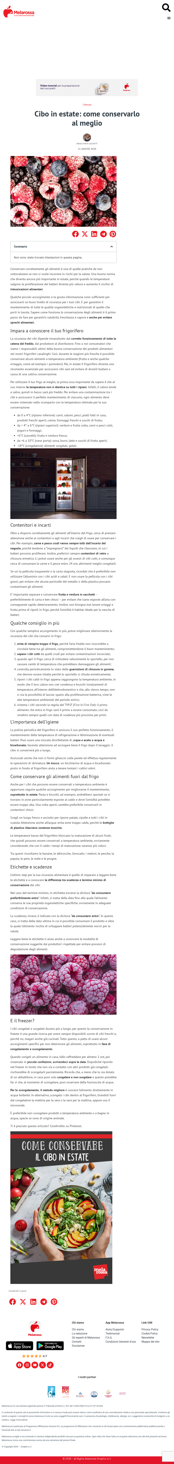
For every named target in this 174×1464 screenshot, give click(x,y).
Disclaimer (78, 1345)
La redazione (79, 1333)
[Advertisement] (87, 48)
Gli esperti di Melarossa (86, 1337)
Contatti (76, 1341)
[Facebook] (19, 1365)
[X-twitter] (42, 1365)
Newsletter (148, 1337)
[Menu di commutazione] (169, 18)
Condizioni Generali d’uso (121, 1341)
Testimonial (113, 1333)
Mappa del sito (150, 1341)
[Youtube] (34, 1365)
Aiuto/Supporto (115, 1329)
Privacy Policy (150, 1329)
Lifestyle (87, 104)
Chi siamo (78, 1329)
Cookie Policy (150, 1333)
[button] (75, 234)
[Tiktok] (50, 1365)
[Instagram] (27, 1365)
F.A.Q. (109, 1337)
